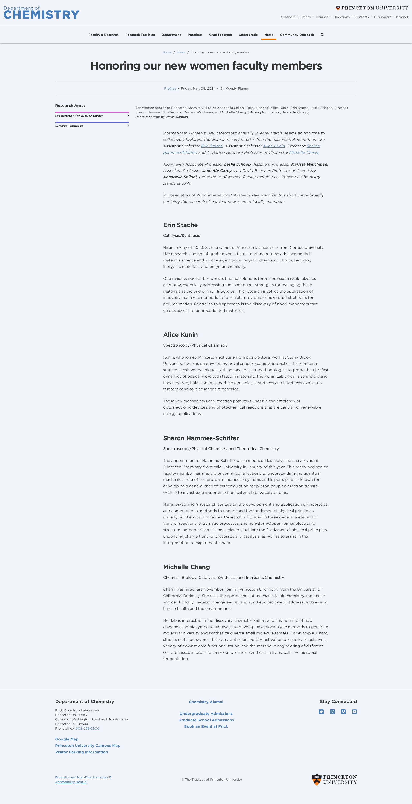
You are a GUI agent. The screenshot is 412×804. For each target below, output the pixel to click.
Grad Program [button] (220, 34)
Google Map (67, 739)
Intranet (402, 17)
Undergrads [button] (248, 34)
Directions (341, 17)
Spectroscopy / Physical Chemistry (79, 115)
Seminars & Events (296, 17)
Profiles (170, 88)
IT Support (382, 17)
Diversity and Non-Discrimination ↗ (83, 777)
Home (167, 52)
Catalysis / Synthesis (69, 126)
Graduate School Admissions (206, 720)
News (268, 34)
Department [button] (171, 34)
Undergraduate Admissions (206, 713)
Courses (322, 17)
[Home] (41, 12)
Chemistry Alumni (206, 702)
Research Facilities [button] (140, 34)
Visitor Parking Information (81, 752)
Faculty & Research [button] (103, 34)
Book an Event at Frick (206, 726)
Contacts (362, 17)
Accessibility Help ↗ (71, 782)
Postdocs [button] (195, 34)
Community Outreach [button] (297, 34)
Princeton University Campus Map (87, 745)
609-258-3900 (88, 728)
